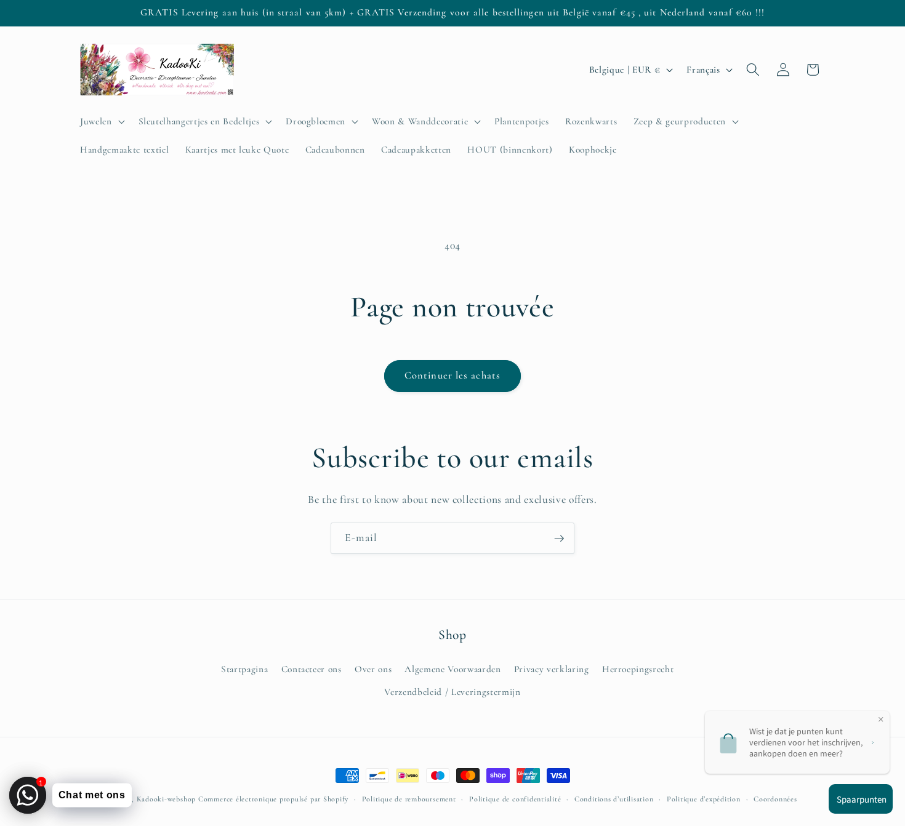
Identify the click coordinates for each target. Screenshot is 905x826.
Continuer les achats (452, 375)
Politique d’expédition (704, 799)
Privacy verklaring (551, 668)
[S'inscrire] (559, 539)
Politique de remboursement (409, 799)
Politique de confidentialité (515, 799)
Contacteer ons (311, 668)
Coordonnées (775, 799)
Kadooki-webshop (166, 799)
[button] (101, 121)
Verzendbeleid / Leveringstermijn (452, 691)
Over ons (373, 668)
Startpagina (244, 668)
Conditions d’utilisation (613, 799)
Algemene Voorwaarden (452, 668)
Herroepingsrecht (638, 668)
